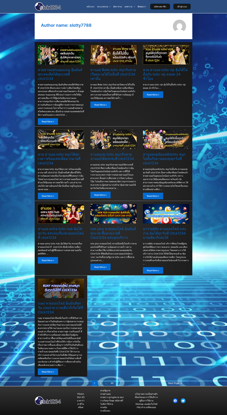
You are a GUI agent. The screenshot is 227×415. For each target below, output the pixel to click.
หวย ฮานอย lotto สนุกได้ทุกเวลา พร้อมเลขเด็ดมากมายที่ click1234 (59, 158)
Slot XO (80, 397)
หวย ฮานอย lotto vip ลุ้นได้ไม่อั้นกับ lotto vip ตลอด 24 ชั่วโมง (165, 74)
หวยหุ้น (103, 407)
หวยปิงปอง (105, 410)
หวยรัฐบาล (105, 390)
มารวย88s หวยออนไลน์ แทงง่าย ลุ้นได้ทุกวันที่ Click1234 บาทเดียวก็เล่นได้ (164, 233)
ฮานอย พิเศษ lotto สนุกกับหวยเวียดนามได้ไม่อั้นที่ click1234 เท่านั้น (113, 74)
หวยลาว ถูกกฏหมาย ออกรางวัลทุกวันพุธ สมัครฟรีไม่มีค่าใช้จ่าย (112, 400)
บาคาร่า (80, 400)
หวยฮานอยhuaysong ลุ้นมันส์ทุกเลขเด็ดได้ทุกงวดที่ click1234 (60, 74)
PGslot (80, 394)
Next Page (175, 383)
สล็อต (80, 407)
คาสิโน (80, 404)
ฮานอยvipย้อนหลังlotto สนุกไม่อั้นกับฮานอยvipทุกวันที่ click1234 (164, 158)
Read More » (50, 122)
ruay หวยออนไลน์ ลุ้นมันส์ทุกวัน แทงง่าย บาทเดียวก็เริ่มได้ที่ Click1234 (60, 307)
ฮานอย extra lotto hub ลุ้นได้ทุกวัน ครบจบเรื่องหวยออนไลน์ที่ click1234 (61, 233)
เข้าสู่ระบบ (182, 6)
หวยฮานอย (105, 394)
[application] (109, 6)
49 (112, 383)
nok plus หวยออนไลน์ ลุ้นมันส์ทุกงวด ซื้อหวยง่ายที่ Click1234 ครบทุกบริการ (113, 233)
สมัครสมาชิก (160, 6)
